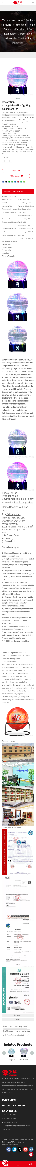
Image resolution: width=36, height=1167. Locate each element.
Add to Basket (15, 176)
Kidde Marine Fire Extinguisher (15, 1027)
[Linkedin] (14, 1149)
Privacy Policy (13, 1144)
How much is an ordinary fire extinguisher (24, 1060)
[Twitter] (20, 1149)
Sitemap (5, 1144)
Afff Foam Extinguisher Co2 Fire (15, 1035)
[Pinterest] (31, 1154)
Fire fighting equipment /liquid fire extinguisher (11, 1060)
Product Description (13, 191)
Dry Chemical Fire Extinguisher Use (16, 1031)
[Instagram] (31, 1149)
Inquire (15, 171)
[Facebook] (8, 1149)
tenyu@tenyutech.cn (11, 1122)
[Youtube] (25, 1149)
